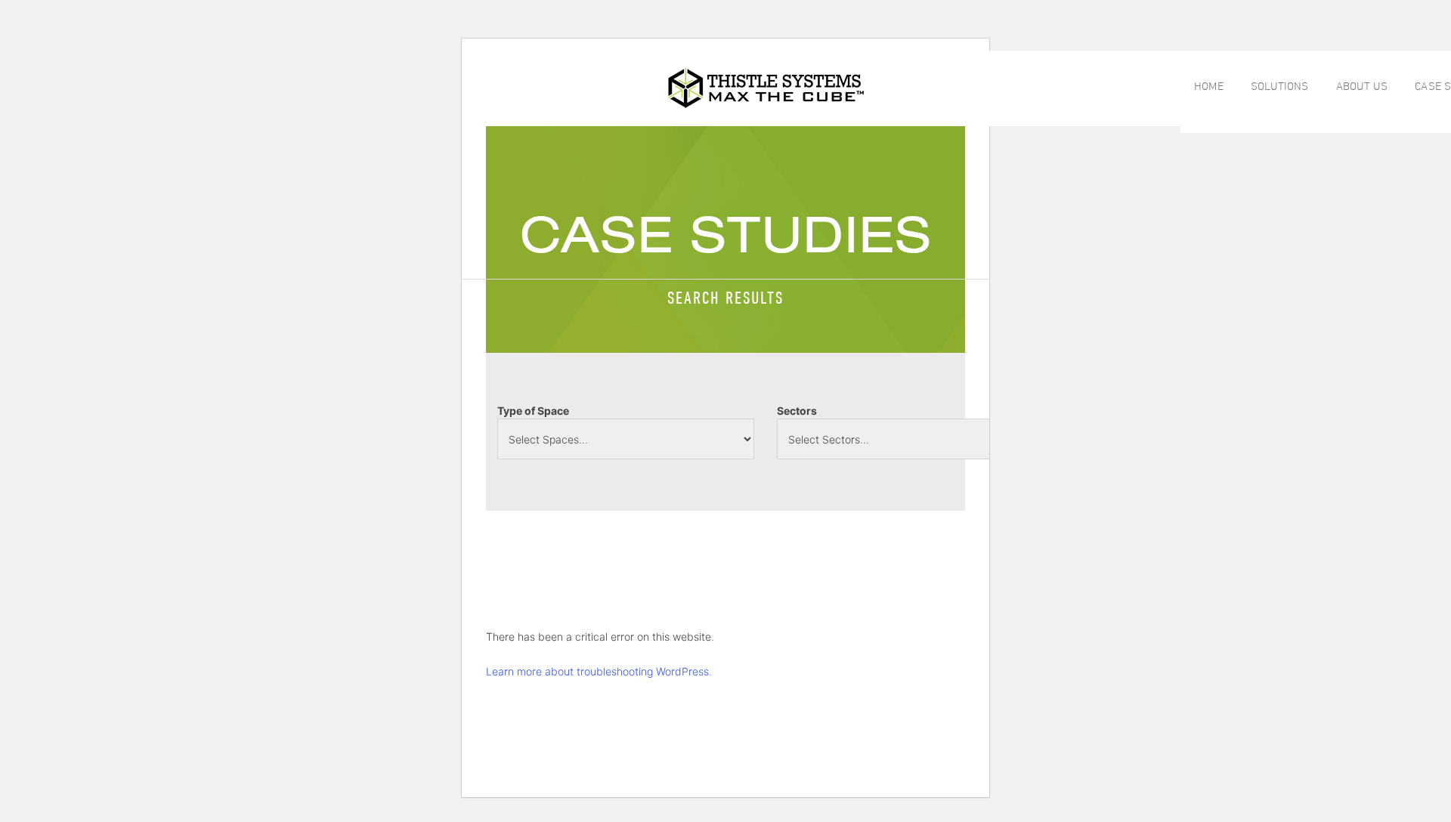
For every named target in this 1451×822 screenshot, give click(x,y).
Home (1208, 85)
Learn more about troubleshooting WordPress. (599, 671)
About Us (1362, 85)
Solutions (1280, 85)
